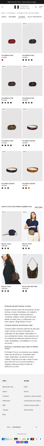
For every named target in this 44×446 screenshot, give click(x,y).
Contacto (6, 396)
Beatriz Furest (24, 433)
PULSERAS (22, 17)
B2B (4, 405)
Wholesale (6, 401)
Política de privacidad (31, 405)
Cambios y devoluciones (32, 396)
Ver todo (38, 207)
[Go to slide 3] (13, 50)
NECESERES (12, 17)
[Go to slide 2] (11, 50)
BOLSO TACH (6, 244)
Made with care (8, 387)
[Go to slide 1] (9, 50)
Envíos (26, 391)
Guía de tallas (28, 410)
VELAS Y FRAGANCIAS (34, 17)
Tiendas (5, 410)
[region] (22, 2)
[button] (3, 7)
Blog (4, 414)
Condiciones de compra (32, 401)
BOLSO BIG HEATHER (29, 286)
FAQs (26, 387)
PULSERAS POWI (7, 55)
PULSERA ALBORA (28, 141)
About (5, 391)
